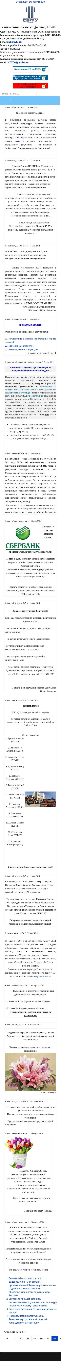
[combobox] (18, 93)
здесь (16, 141)
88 (28, 1338)
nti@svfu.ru (15, 41)
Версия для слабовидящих (30, 1)
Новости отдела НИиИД (15, 319)
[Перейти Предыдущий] (14, 1338)
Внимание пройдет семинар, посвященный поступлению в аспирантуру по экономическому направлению (33, 1302)
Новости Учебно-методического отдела (23, 362)
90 (41, 1338)
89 (34, 1338)
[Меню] (9, 101)
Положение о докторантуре (20, 346)
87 (21, 1338)
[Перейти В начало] (7, 1338)
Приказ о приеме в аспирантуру (22, 349)
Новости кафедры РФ (14, 1024)
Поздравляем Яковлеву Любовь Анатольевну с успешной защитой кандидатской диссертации (28, 1319)
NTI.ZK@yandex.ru (18, 62)
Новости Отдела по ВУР (15, 160)
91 (48, 1338)
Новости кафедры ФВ (14, 700)
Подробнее (10, 1124)
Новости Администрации (16, 453)
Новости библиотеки (14, 107)
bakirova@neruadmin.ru (40, 976)
